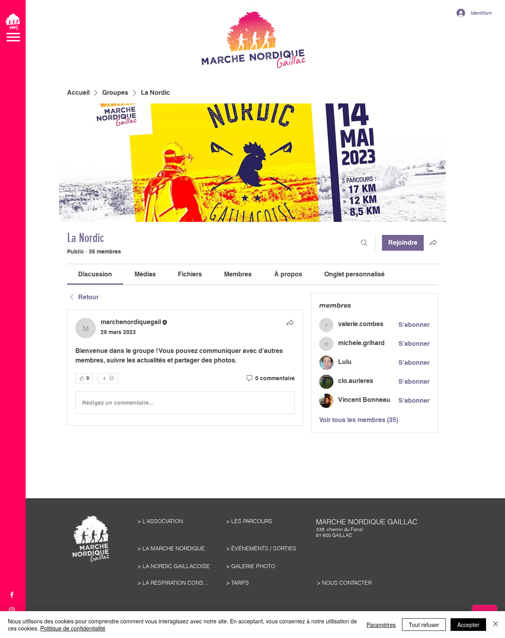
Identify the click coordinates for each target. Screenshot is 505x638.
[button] (13, 27)
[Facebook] (12, 595)
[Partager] (290, 322)
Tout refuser (424, 625)
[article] (185, 368)
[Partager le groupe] (433, 242)
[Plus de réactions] (107, 378)
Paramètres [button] (381, 625)
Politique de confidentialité (72, 628)
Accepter (468, 625)
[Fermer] (495, 624)
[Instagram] (12, 610)
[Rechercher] (364, 243)
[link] (95, 274)
